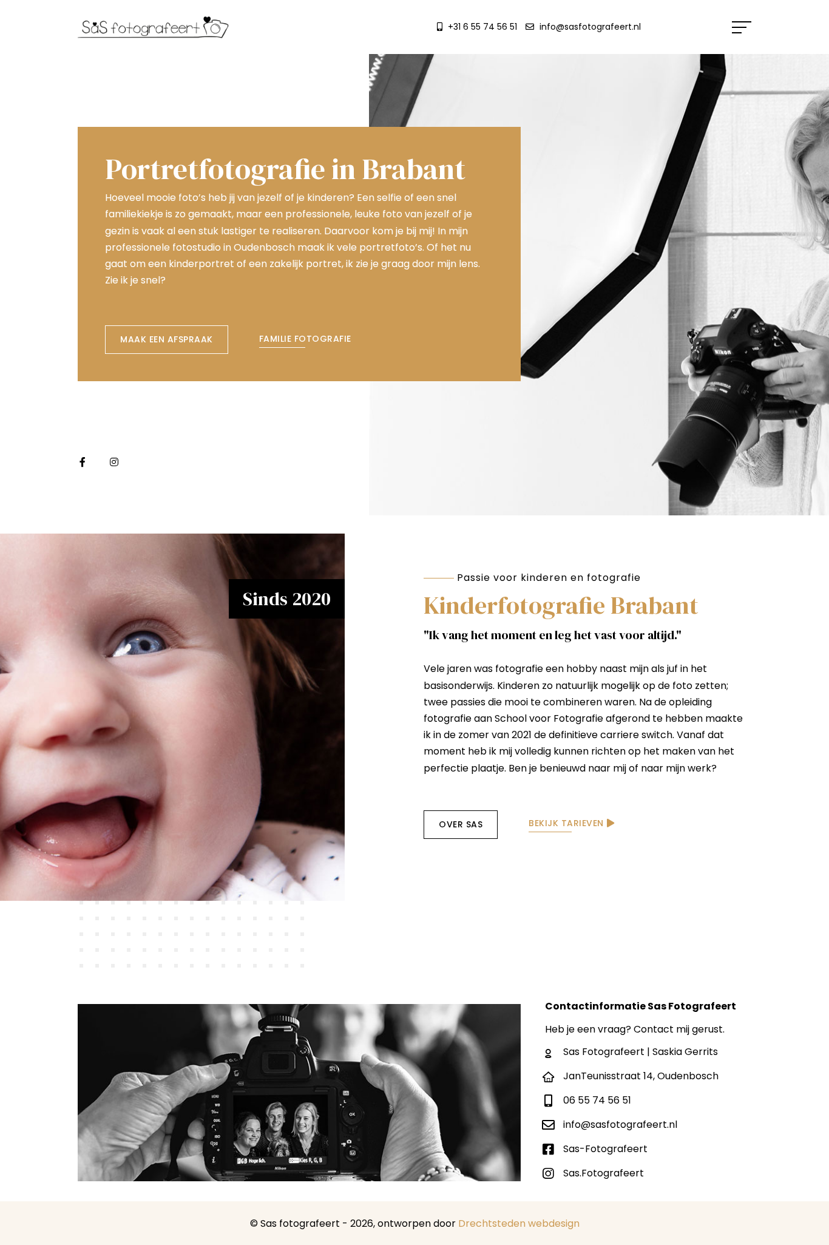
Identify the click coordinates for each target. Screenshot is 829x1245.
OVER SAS (460, 824)
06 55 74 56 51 (597, 1100)
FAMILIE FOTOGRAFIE (305, 339)
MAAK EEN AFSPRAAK (166, 339)
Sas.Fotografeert (603, 1173)
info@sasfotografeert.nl (590, 27)
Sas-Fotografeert (605, 1149)
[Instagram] (114, 462)
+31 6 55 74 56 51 (482, 27)
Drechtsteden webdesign (519, 1223)
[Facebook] (82, 462)
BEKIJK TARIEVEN (566, 823)
